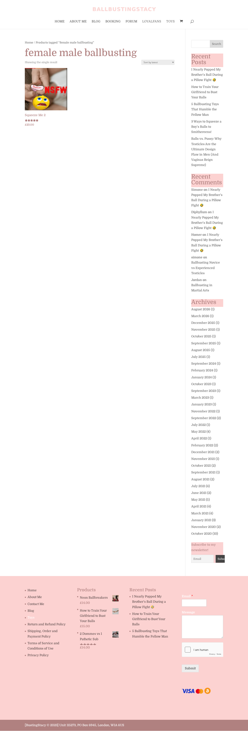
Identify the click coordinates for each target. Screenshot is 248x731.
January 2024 (201, 377)
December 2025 (203, 323)
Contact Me (36, 604)
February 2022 (202, 445)
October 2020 (201, 533)
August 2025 (200, 350)
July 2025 (198, 357)
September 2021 (203, 472)
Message (188, 612)
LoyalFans (151, 21)
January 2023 (201, 404)
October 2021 (201, 465)
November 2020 (203, 527)
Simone (197, 189)
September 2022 (203, 418)
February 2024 (202, 370)
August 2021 (200, 479)
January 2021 (201, 520)
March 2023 (200, 397)
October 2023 (201, 384)
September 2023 (203, 391)
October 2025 (201, 336)
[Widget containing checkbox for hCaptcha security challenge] (202, 649)
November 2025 (203, 329)
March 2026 (200, 316)
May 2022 (198, 431)
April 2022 (199, 438)
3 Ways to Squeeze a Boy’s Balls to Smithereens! (206, 127)
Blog (96, 21)
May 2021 (198, 499)
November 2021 (203, 459)
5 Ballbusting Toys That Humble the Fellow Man (205, 109)
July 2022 (198, 425)
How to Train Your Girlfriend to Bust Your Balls (205, 92)
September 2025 (203, 343)
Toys (170, 21)
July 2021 (198, 486)
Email (187, 596)
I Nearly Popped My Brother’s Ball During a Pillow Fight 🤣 (207, 75)
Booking (113, 21)
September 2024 (203, 363)
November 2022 (203, 411)
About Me (78, 21)
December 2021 (202, 452)
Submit (190, 668)
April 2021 (198, 506)
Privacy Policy (38, 655)
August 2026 (200, 309)
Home (60, 21)
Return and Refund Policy (46, 624)
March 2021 (199, 513)
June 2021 (198, 493)
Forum (131, 21)
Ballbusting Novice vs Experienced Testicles (205, 268)
